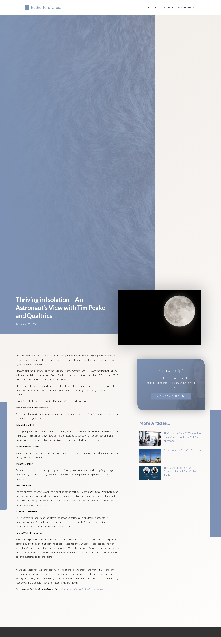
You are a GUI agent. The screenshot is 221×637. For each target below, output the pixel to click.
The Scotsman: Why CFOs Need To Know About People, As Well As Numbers (182, 437)
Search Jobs (184, 7)
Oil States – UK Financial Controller (183, 450)
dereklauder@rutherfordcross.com (86, 589)
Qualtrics (20, 364)
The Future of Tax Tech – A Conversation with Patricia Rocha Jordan (181, 471)
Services (165, 7)
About (149, 7)
